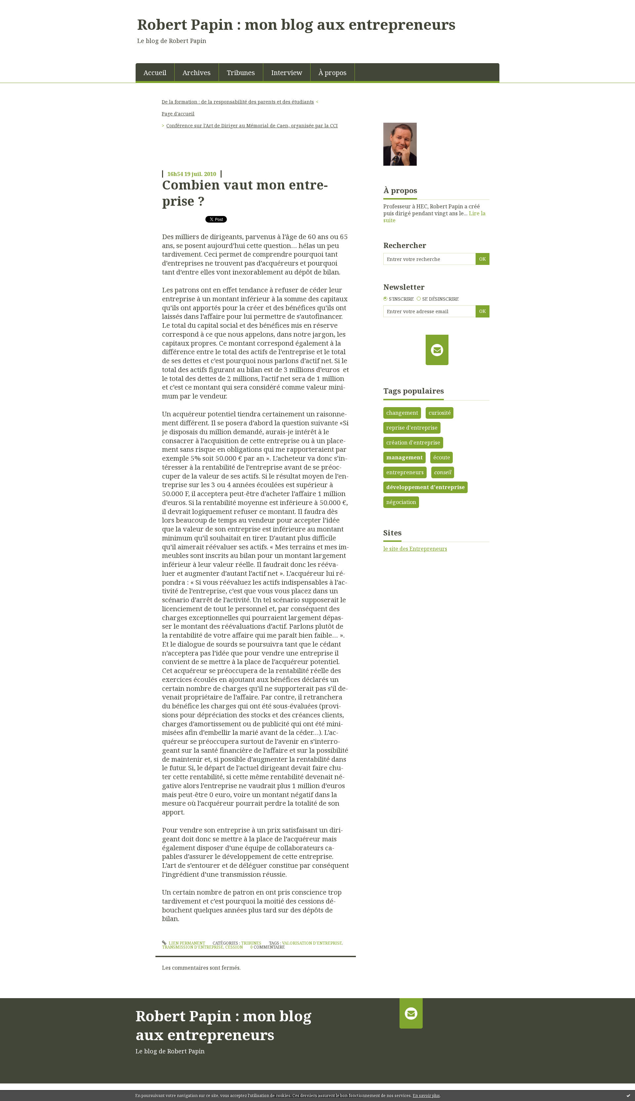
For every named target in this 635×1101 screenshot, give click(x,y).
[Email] (437, 350)
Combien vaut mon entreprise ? (245, 192)
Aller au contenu (24, 6)
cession (234, 947)
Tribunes (241, 72)
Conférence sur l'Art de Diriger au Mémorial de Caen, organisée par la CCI (252, 125)
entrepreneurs (405, 472)
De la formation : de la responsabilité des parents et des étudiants (238, 102)
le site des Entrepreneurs (415, 548)
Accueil (155, 72)
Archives (197, 72)
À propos (332, 72)
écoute (441, 457)
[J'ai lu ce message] (628, 1095)
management (404, 457)
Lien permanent (186, 943)
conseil (442, 472)
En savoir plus (426, 1095)
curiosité (440, 412)
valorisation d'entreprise (312, 943)
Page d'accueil (178, 113)
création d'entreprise (413, 442)
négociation (401, 502)
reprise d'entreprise (412, 427)
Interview (286, 72)
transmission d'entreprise (192, 947)
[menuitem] (155, 72)
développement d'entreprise (425, 487)
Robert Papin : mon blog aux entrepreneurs (296, 24)
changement (402, 412)
